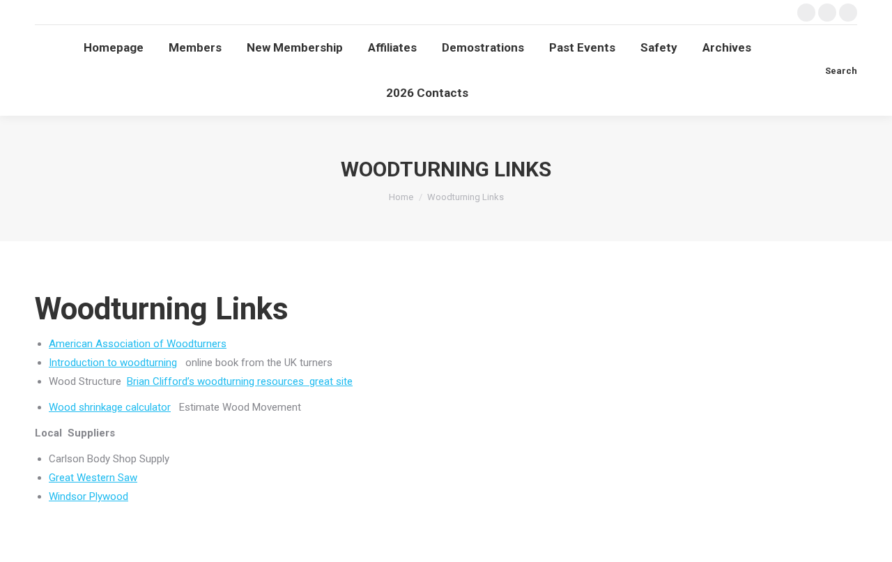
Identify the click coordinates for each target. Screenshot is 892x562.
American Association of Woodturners (137, 343)
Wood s (66, 407)
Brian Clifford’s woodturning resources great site (240, 381)
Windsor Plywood (88, 496)
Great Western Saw (93, 477)
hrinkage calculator (127, 407)
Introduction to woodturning (113, 362)
